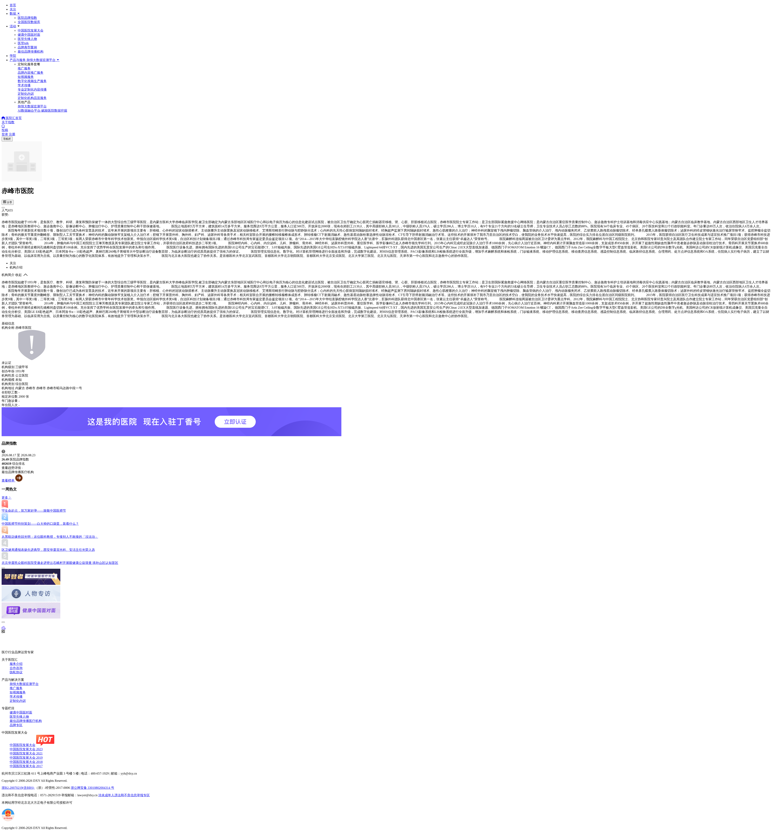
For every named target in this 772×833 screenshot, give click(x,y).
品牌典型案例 (27, 47)
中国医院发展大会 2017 (26, 766)
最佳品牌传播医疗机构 (26, 721)
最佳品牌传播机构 (30, 51)
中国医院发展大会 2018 (26, 762)
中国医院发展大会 (30, 30)
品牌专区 (16, 725)
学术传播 (16, 696)
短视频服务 (18, 692)
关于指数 (8, 122)
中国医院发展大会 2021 (26, 753)
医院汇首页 (13, 118)
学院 (13, 55)
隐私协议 (16, 672)
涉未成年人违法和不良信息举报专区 (124, 795)
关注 (13, 9)
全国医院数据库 (29, 22)
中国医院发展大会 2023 (26, 749)
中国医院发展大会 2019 (26, 757)
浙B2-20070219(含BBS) (18, 787)
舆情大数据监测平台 (24, 684)
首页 (13, 5)
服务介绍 (16, 664)
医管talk (23, 43)
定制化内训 (18, 700)
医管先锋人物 (27, 39)
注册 (12, 134)
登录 (5, 134)
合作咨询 (16, 668)
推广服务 (16, 688)
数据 (13, 13)
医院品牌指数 (27, 17)
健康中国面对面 (29, 34)
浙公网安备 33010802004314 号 (92, 787)
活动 (13, 26)
